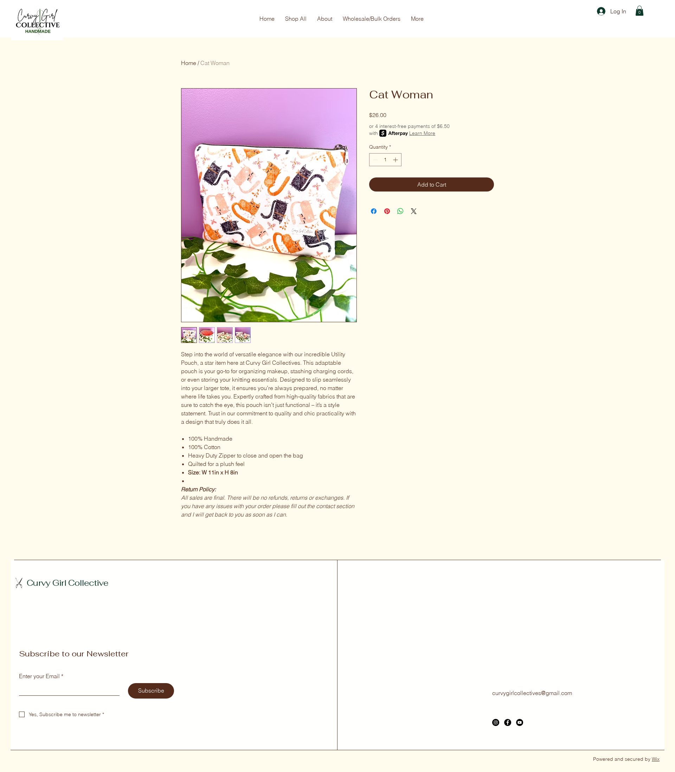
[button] (639, 11)
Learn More (422, 133)
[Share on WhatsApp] (400, 211)
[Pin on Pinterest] (387, 211)
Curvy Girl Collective (67, 582)
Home (188, 62)
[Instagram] (495, 722)
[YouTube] (519, 722)
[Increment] (396, 160)
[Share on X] (414, 211)
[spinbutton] (385, 160)
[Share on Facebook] (373, 211)
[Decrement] (374, 160)
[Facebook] (507, 722)
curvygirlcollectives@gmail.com (532, 692)
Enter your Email (41, 676)
